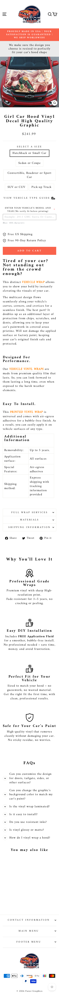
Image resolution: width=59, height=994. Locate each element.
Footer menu (28, 942)
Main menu (29, 931)
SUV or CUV (16, 187)
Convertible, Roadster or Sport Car (29, 175)
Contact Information (29, 920)
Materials (29, 520)
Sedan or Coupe (29, 163)
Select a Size (29, 146)
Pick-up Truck (41, 187)
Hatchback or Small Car (29, 153)
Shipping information (29, 527)
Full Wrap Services (29, 512)
